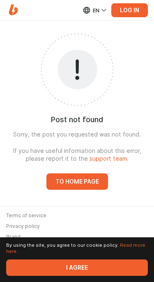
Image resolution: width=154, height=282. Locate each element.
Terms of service (26, 215)
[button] (13, 10)
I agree (77, 267)
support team (108, 158)
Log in (129, 10)
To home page (77, 181)
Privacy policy (23, 226)
